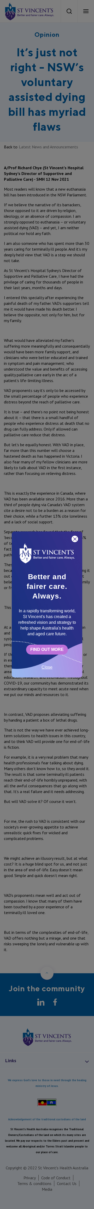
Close (47, 667)
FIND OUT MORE (47, 649)
